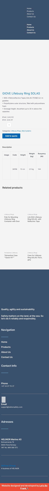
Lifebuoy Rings (16, 131)
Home (29, 8)
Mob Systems (26, 131)
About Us (30, 14)
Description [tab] (7, 147)
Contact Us (31, 17)
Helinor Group (8, 465)
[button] (36, 21)
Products (30, 11)
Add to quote (11, 136)
